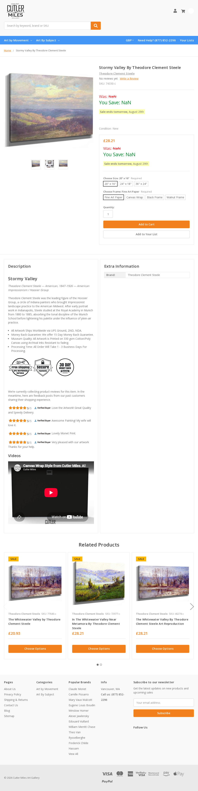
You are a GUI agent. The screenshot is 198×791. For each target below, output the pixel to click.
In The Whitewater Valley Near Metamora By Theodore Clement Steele (96, 623)
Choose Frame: (127, 191)
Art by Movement (16, 40)
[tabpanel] (35, 606)
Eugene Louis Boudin (82, 705)
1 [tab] (98, 665)
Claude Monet (77, 689)
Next (192, 606)
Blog (7, 710)
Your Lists (187, 40)
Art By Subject (46, 40)
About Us (10, 689)
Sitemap (9, 716)
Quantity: (108, 207)
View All (73, 754)
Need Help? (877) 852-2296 (157, 40)
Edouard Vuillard (79, 721)
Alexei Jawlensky (79, 716)
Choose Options (35, 648)
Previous (5, 606)
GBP (129, 40)
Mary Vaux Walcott (80, 700)
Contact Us (11, 705)
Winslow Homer (79, 710)
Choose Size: (122, 178)
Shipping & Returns (16, 700)
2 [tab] (101, 665)
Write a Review (129, 78)
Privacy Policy (12, 694)
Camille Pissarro (79, 694)
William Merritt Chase (82, 727)
